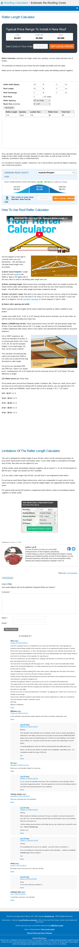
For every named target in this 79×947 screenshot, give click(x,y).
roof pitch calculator (30, 299)
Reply (12, 707)
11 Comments (72, 573)
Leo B (22, 725)
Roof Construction (8, 578)
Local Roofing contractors (28, 920)
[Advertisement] (39, 133)
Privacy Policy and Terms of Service (39, 933)
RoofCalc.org (49, 916)
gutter (17, 274)
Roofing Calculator (16, 2)
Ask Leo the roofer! (48, 929)
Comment (6, 592)
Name (5, 618)
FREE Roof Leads (57, 925)
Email (4, 623)
